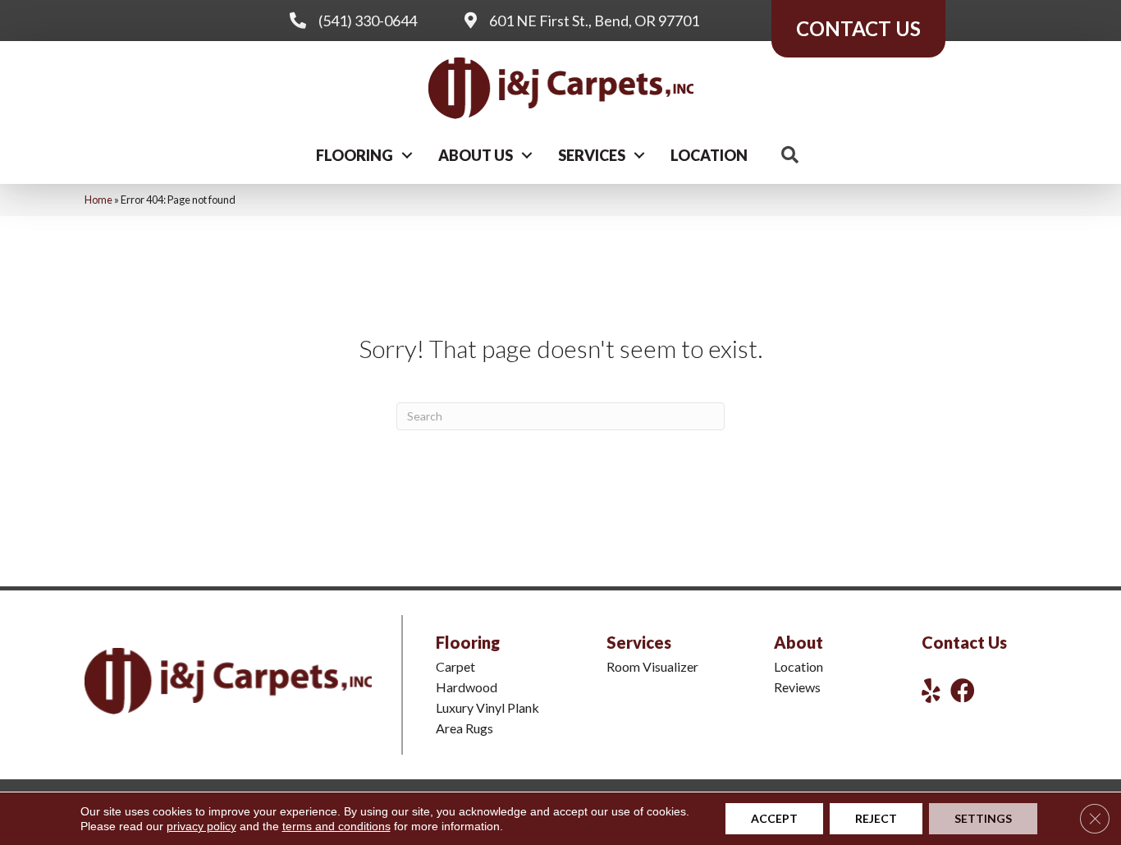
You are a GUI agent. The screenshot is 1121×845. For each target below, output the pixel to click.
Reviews (797, 687)
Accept (774, 818)
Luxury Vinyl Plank (487, 707)
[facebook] (962, 690)
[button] (407, 155)
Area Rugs (464, 728)
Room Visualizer (652, 666)
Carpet (455, 666)
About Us (475, 155)
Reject (876, 818)
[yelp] (931, 690)
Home (98, 199)
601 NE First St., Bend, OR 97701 (594, 20)
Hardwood (466, 687)
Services (591, 155)
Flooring (354, 155)
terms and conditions (336, 826)
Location (709, 155)
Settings (983, 818)
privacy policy (201, 826)
